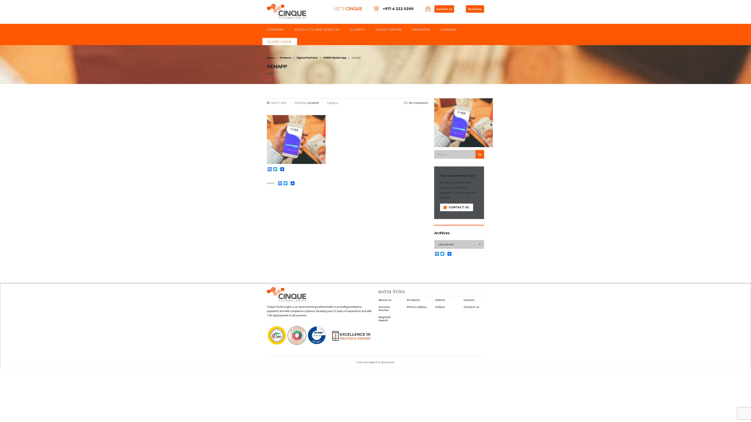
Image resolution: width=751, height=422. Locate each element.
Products (413, 299)
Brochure (475, 9)
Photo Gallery (417, 306)
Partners (421, 29)
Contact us (444, 9)
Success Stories (384, 308)
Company (275, 29)
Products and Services (317, 29)
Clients (357, 29)
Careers (448, 29)
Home (270, 57)
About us (385, 299)
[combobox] (459, 244)
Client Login (279, 42)
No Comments (418, 103)
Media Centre (388, 29)
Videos (440, 306)
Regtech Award (384, 319)
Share (270, 183)
